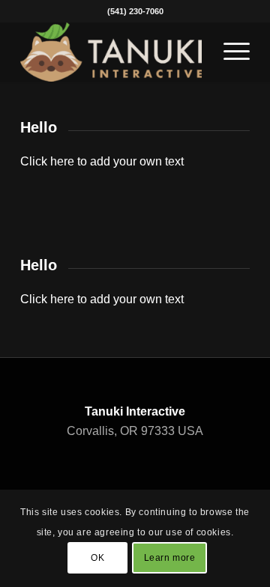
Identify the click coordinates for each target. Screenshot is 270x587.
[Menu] (229, 52)
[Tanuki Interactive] (112, 52)
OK (97, 558)
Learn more (170, 558)
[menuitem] (229, 52)
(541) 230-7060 (135, 11)
